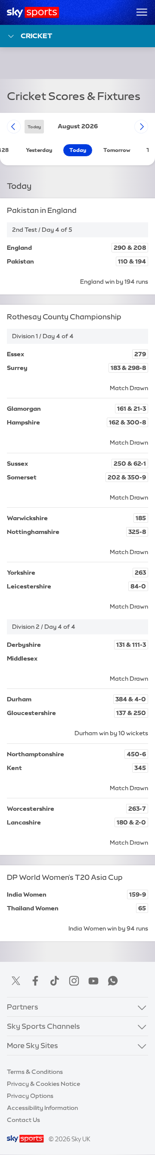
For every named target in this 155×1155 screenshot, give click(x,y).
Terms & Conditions (35, 1072)
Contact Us (23, 1120)
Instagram (74, 980)
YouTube (93, 980)
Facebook (35, 980)
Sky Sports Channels (43, 1026)
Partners (22, 1006)
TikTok (55, 980)
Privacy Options (30, 1096)
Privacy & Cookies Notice (43, 1084)
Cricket (36, 35)
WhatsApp (113, 980)
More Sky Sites (32, 1045)
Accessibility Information (42, 1108)
